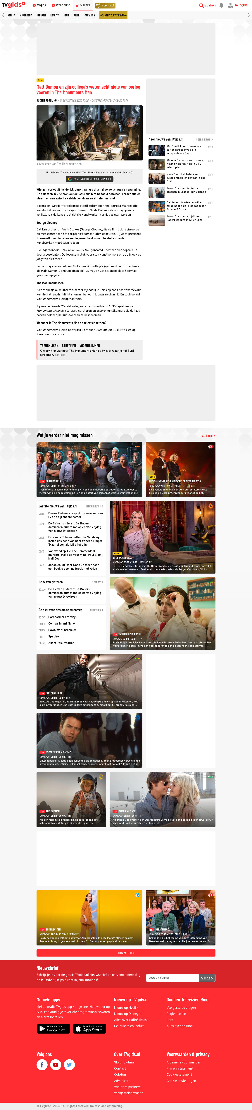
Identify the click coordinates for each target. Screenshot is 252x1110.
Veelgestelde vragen (181, 1008)
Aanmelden (207, 978)
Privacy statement (180, 1069)
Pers (170, 1020)
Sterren (41, 15)
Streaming (89, 15)
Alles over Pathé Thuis (130, 1020)
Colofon (120, 1075)
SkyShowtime (124, 1063)
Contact (120, 1069)
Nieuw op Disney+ (127, 1014)
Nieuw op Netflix (126, 1008)
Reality (54, 15)
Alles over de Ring (180, 1026)
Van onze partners (127, 1087)
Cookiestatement (179, 1075)
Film (76, 15)
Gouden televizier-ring (113, 15)
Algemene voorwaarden (184, 1063)
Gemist (11, 15)
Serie (66, 15)
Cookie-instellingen (181, 1081)
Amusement (26, 15)
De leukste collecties (129, 1026)
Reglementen (176, 1014)
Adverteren (122, 1081)
